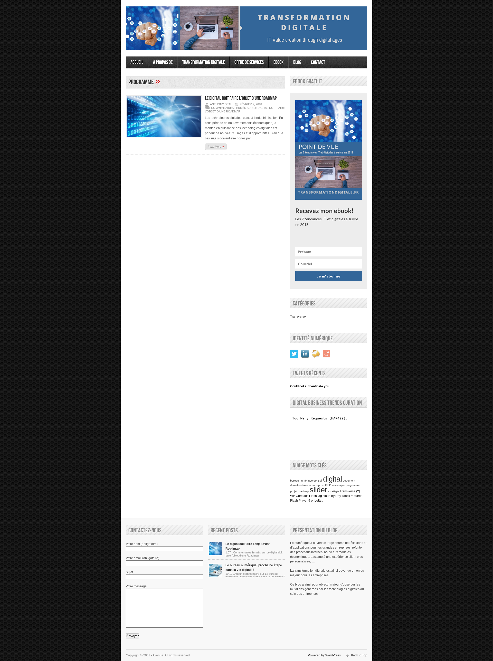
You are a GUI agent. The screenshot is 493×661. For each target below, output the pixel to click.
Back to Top (359, 655)
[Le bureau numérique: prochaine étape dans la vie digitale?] (215, 576)
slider (318, 489)
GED (328, 485)
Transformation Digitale (203, 62)
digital (332, 479)
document (349, 480)
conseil (318, 480)
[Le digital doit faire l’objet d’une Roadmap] (164, 139)
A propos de (163, 62)
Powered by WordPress (324, 655)
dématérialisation (300, 485)
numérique (338, 485)
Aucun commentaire (255, 575)
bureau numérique (301, 480)
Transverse (298, 316)
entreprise (318, 485)
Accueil (136, 62)
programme (353, 485)
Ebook (278, 62)
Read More (215, 146)
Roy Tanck (342, 496)
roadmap (303, 491)
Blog (297, 62)
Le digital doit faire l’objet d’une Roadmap (241, 98)
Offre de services (249, 62)
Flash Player (299, 500)
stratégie (333, 491)
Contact (318, 62)
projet (293, 491)
